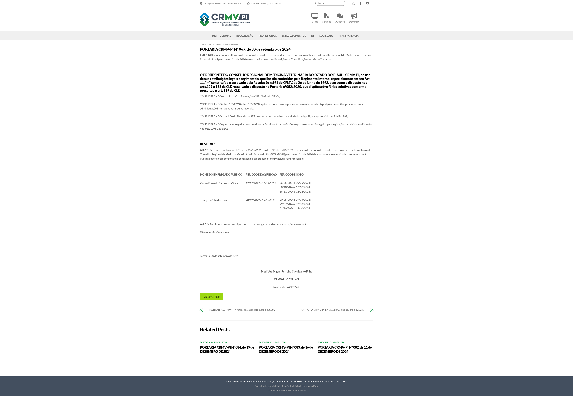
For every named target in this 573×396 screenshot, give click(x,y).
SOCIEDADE (326, 35)
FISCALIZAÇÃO (244, 35)
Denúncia (354, 21)
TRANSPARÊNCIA (348, 35)
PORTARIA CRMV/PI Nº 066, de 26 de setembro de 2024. (242, 309)
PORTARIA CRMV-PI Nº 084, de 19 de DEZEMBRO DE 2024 (227, 349)
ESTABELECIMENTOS (294, 35)
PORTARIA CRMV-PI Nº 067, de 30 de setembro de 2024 (245, 49)
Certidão (326, 21)
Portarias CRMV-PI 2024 (213, 342)
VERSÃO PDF (212, 296)
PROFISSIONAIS (268, 35)
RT (312, 35)
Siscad (315, 21)
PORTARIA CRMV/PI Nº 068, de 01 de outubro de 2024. (332, 309)
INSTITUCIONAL (221, 35)
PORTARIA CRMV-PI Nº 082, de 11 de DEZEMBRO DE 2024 (345, 349)
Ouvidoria (340, 21)
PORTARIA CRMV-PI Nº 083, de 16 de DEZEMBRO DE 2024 (286, 349)
